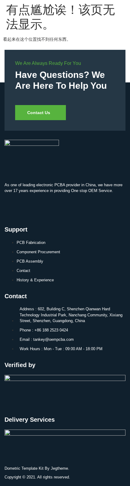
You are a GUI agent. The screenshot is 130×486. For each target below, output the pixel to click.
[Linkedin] (12, 207)
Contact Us (38, 112)
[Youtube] (29, 207)
